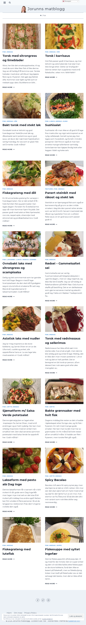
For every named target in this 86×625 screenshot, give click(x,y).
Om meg (18, 613)
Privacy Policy (30, 613)
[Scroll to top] (81, 622)
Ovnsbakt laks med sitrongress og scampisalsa (17, 268)
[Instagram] (48, 600)
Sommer (33, 259)
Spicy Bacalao (55, 480)
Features (49, 189)
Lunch (52, 121)
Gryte (9, 407)
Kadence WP (74, 621)
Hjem (9, 613)
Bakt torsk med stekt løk (22, 125)
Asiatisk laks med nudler (21, 338)
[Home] (41, 15)
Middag (10, 52)
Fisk (4, 52)
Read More (9, 87)
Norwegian (67, 1)
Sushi (65, 121)
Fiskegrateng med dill (19, 193)
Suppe (59, 545)
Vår (58, 52)
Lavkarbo (11, 259)
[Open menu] (5, 2)
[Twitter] (43, 600)
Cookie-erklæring (47, 619)
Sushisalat (53, 125)
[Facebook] (37, 600)
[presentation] (22, 36)
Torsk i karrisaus (57, 56)
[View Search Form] (10, 3)
